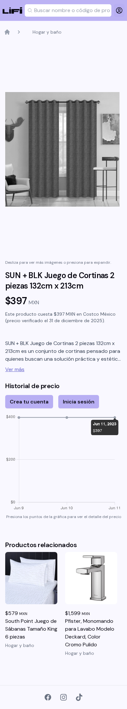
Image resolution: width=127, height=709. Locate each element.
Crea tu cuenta (29, 401)
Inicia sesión (78, 401)
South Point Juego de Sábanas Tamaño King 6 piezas (31, 629)
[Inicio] (7, 32)
